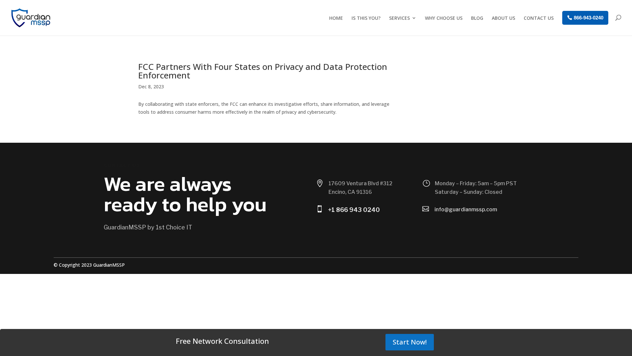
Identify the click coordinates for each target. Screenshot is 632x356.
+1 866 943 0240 (354, 209)
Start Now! (410, 342)
